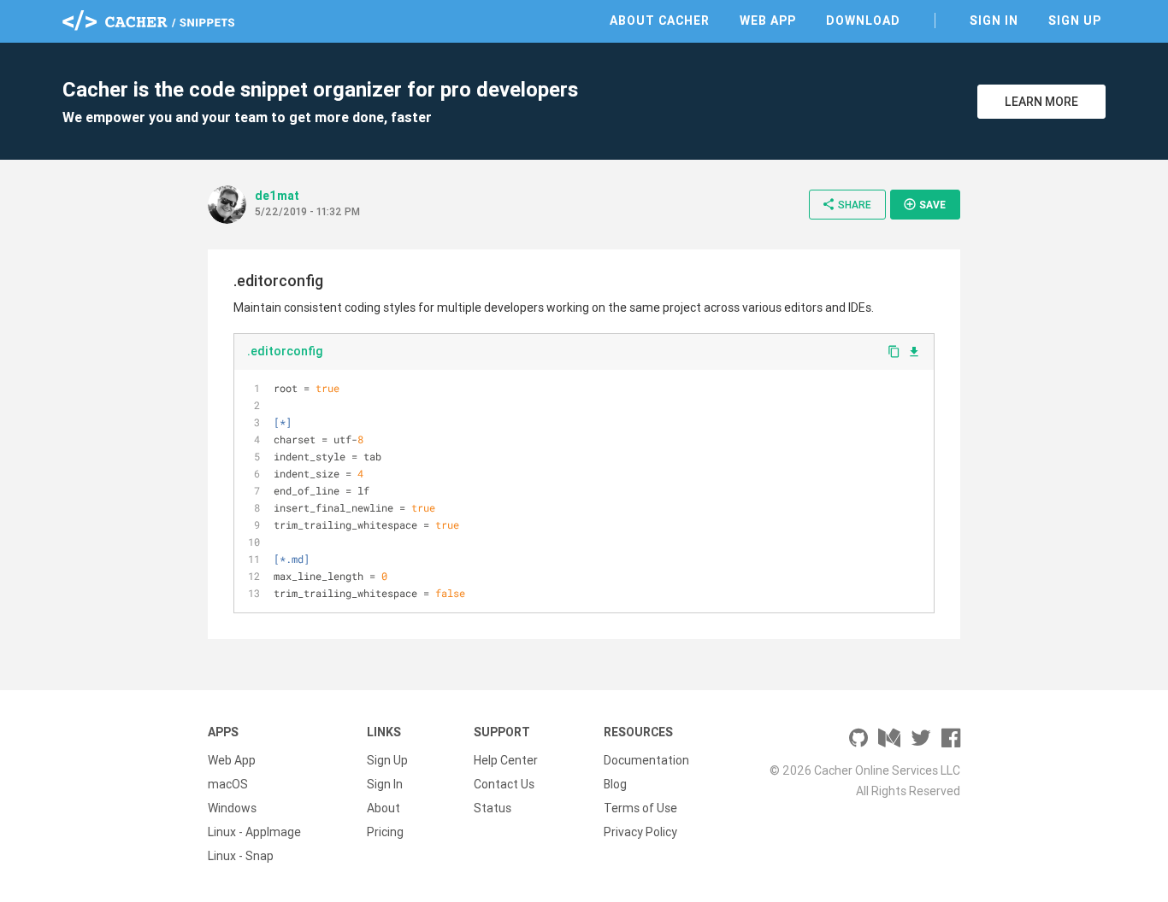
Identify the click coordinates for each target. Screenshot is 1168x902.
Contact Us (504, 784)
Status (492, 808)
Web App (768, 20)
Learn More (1041, 101)
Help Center (506, 760)
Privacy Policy (640, 832)
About (383, 808)
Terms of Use (640, 808)
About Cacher (660, 20)
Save (924, 204)
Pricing (385, 832)
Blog (615, 784)
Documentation (646, 760)
